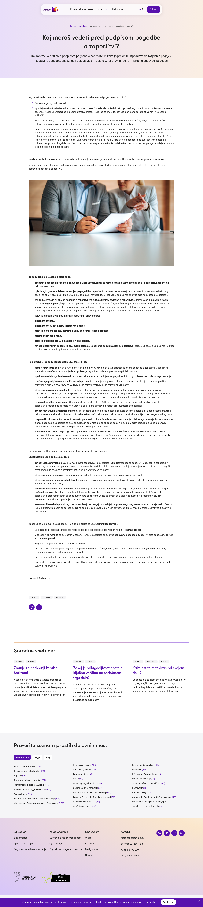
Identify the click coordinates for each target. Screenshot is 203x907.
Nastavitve (151, 902)
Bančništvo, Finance (82, 806)
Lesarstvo (136, 769)
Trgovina (18, 775)
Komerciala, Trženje (82, 765)
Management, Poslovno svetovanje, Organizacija (36, 803)
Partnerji (89, 843)
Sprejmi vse (168, 902)
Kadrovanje (137, 788)
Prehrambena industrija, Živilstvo (29, 785)
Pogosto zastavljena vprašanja (30, 849)
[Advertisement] (101, 628)
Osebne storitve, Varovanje (85, 788)
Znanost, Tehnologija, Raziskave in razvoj (92, 797)
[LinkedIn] (159, 833)
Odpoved (59, 597)
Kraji (48, 757)
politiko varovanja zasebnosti (125, 902)
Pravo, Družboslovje (141, 779)
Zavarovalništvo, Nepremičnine (146, 783)
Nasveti (34, 597)
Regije (37, 757)
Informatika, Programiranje (144, 774)
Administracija (20, 794)
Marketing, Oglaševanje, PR (85, 783)
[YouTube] (182, 833)
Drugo (76, 779)
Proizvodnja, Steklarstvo (25, 766)
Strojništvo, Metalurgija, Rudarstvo (30, 789)
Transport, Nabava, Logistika (27, 780)
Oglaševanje (55, 843)
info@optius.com (130, 855)
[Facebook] (167, 833)
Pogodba (46, 597)
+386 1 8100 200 (130, 849)
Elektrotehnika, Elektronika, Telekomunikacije (34, 798)
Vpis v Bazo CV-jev (23, 843)
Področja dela (22, 757)
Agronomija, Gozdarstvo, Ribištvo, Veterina (152, 797)
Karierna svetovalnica (79, 26)
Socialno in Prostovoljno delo (145, 806)
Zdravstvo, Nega (80, 774)
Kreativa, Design (139, 792)
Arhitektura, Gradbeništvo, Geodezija (90, 792)
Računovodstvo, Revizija (84, 802)
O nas (88, 837)
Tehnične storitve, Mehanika (26, 771)
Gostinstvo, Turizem (82, 769)
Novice (88, 855)
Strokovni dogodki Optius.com (65, 837)
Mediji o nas (91, 849)
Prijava (153, 9)
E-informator (20, 837)
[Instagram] (174, 833)
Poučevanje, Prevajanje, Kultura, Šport (149, 802)
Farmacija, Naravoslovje (143, 765)
